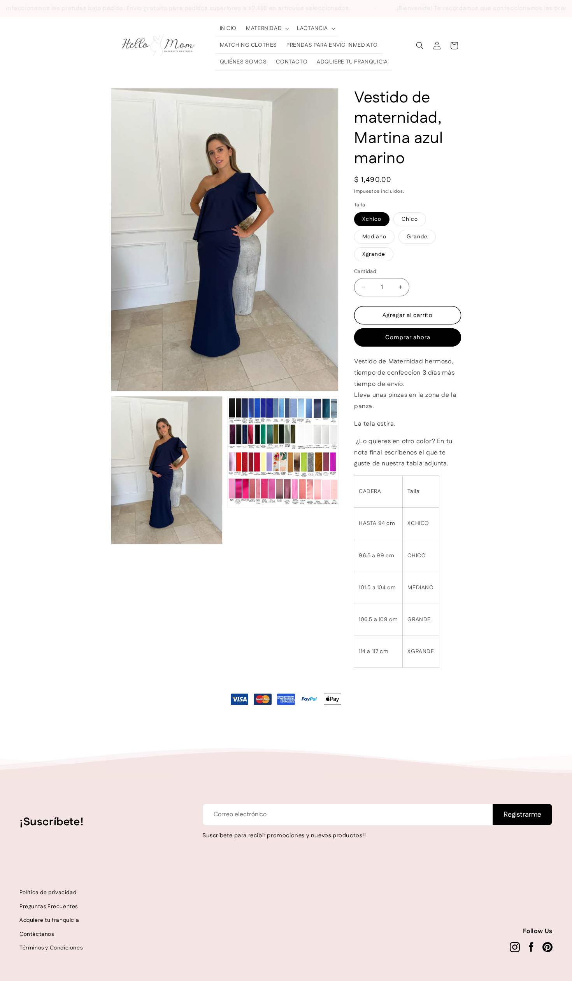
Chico (410, 219)
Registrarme (522, 815)
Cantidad (365, 271)
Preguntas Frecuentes (48, 907)
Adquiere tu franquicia (49, 920)
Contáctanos (36, 934)
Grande (417, 237)
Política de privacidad (47, 892)
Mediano (374, 237)
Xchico (371, 219)
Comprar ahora (407, 337)
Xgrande (373, 254)
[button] (266, 28)
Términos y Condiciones (50, 948)
